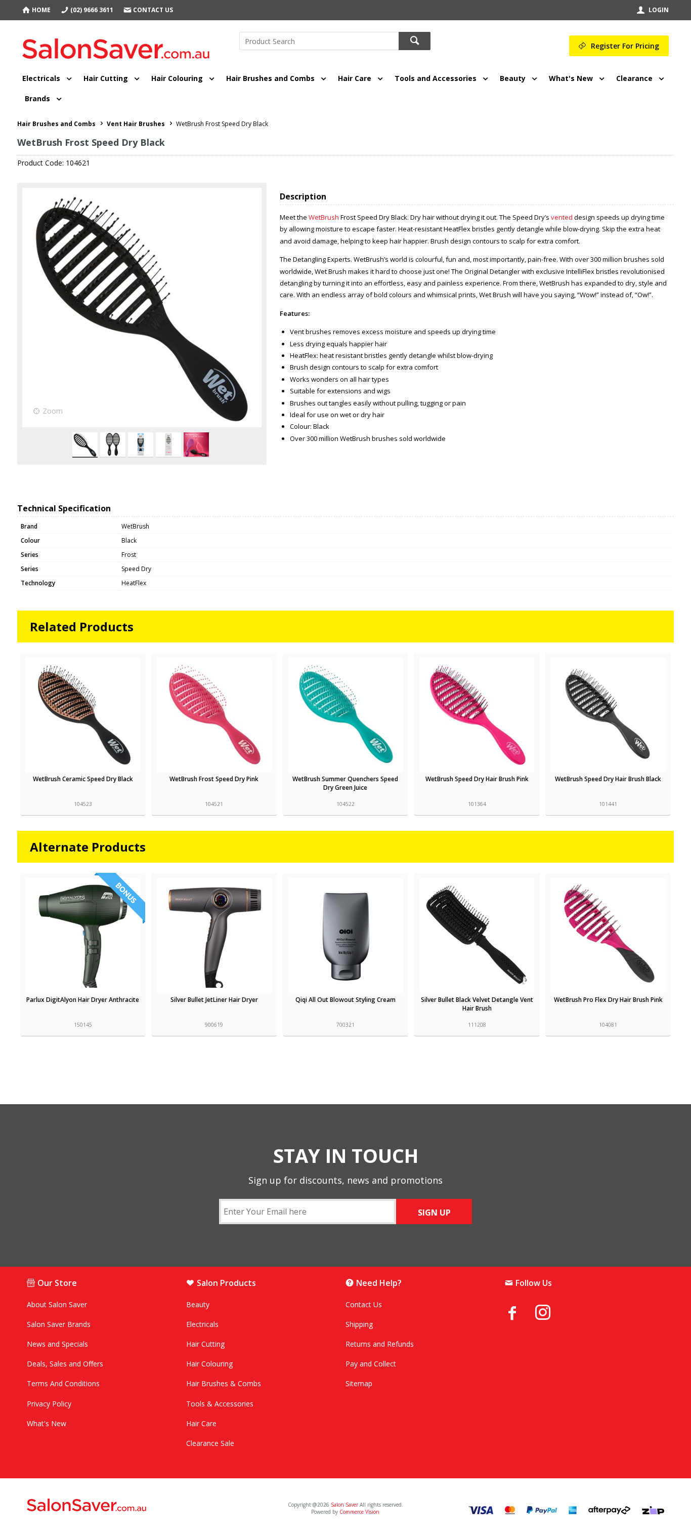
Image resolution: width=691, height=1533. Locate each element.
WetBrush (324, 217)
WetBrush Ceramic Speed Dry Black (83, 779)
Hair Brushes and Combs (270, 78)
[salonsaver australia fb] (520, 1313)
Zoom (52, 411)
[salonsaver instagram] (550, 1314)
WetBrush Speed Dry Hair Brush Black (608, 779)
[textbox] (319, 41)
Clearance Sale (210, 1443)
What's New (571, 78)
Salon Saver (344, 1504)
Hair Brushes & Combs (223, 1383)
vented (562, 217)
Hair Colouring (177, 78)
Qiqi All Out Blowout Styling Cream (345, 999)
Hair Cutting (105, 78)
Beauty (513, 78)
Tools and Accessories (436, 78)
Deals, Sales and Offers (65, 1363)
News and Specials (57, 1344)
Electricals (41, 78)
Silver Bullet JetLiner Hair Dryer (214, 999)
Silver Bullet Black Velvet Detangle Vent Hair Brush (477, 1004)
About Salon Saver (57, 1304)
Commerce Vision (359, 1511)
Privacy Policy (49, 1403)
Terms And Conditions (63, 1383)
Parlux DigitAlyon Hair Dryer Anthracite (82, 999)
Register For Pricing (625, 46)
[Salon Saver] (118, 45)
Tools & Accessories (219, 1403)
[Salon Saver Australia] (132, 1506)
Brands (37, 98)
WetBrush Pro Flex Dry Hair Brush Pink (608, 999)
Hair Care (354, 78)
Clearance (634, 78)
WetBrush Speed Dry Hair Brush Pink (477, 779)
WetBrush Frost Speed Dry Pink (213, 779)
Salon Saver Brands (59, 1324)
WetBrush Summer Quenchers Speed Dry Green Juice (345, 783)
